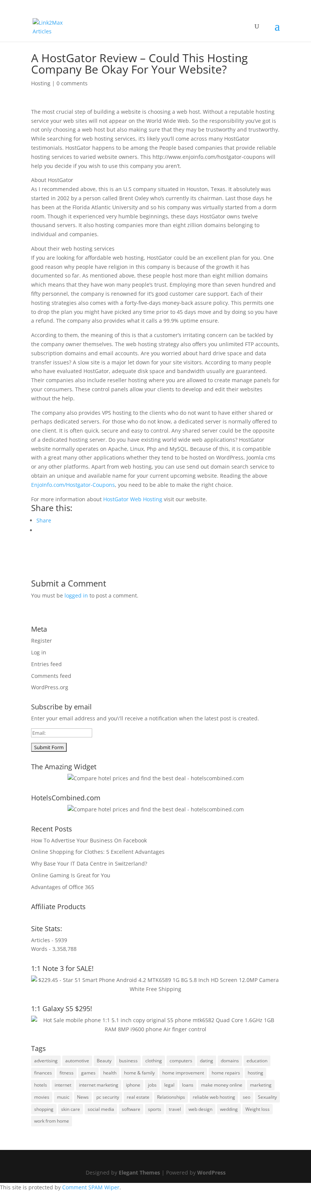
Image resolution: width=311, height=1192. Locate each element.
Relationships (171, 1097)
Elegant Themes (139, 1172)
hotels (40, 1085)
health (109, 1073)
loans (187, 1085)
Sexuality (267, 1097)
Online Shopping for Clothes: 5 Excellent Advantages (98, 851)
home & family (139, 1073)
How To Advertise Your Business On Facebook (89, 840)
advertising (46, 1060)
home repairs (226, 1073)
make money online (221, 1085)
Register (41, 640)
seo (246, 1097)
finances (43, 1073)
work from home (51, 1121)
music (63, 1097)
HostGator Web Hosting (132, 499)
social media (101, 1109)
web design (200, 1109)
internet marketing (98, 1085)
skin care (70, 1109)
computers (181, 1060)
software (131, 1109)
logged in (76, 595)
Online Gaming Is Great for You (70, 875)
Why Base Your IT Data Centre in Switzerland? (89, 863)
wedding (229, 1109)
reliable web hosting (214, 1097)
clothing (153, 1060)
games (88, 1073)
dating (206, 1060)
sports (154, 1109)
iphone (133, 1085)
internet (63, 1085)
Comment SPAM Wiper (90, 1187)
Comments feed (51, 675)
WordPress (211, 1172)
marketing (261, 1085)
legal (169, 1085)
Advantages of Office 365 (62, 887)
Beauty (104, 1060)
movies (41, 1097)
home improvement (183, 1073)
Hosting (40, 83)
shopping (43, 1109)
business (128, 1060)
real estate (138, 1097)
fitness (67, 1073)
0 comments (72, 83)
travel (175, 1109)
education (257, 1060)
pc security (107, 1097)
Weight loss (257, 1109)
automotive (77, 1060)
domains (230, 1060)
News (83, 1097)
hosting (255, 1073)
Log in (38, 652)
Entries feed (46, 664)
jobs (152, 1085)
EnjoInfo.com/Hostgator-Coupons (73, 484)
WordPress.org (49, 687)
